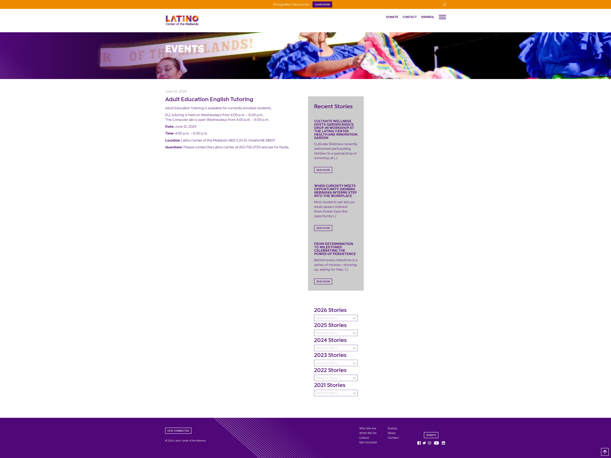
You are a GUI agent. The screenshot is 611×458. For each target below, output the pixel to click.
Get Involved (368, 442)
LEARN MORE (322, 4)
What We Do (367, 433)
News (392, 433)
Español (427, 17)
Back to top (605, 452)
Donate (392, 17)
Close (444, 4)
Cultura (364, 437)
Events (392, 428)
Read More (323, 170)
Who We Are (367, 428)
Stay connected (178, 430)
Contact (410, 17)
